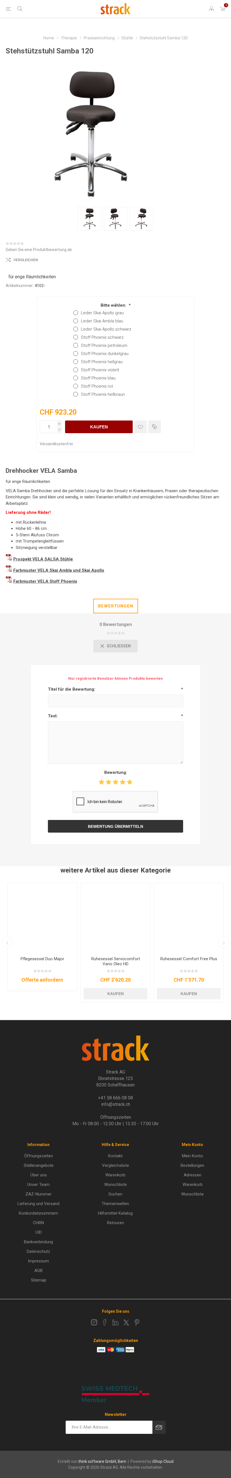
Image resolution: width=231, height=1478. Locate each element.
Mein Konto (192, 1155)
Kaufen (99, 426)
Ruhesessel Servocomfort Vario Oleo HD (115, 961)
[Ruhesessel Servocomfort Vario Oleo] (115, 917)
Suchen (115, 1194)
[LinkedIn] (115, 1322)
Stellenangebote (39, 1165)
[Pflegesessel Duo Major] (42, 917)
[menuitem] (38, 1156)
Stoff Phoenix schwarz (102, 337)
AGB (38, 1270)
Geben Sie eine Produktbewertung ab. (39, 249)
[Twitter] (126, 1322)
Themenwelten (115, 1203)
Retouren (115, 1222)
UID (38, 1232)
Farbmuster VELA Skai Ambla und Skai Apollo (58, 570)
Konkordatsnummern (38, 1213)
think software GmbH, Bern (102, 1461)
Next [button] (223, 942)
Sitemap (38, 1280)
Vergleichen (26, 260)
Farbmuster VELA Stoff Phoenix (45, 581)
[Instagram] (94, 1322)
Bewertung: (115, 772)
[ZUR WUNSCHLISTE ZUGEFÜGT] (140, 427)
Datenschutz (38, 1251)
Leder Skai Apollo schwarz (106, 329)
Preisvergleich (154, 427)
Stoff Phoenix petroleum (104, 345)
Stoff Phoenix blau (98, 378)
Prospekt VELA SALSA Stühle (43, 559)
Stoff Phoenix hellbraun (103, 394)
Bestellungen (192, 1165)
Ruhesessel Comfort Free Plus (188, 958)
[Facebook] (104, 1322)
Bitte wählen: (114, 305)
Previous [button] (7, 942)
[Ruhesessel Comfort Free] (188, 917)
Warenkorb (115, 1175)
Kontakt (115, 1155)
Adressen (192, 1175)
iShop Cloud (163, 1461)
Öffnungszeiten (38, 1155)
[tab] (115, 606)
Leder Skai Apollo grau (102, 312)
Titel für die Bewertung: (71, 689)
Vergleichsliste (115, 1165)
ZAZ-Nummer (38, 1194)
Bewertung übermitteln (115, 826)
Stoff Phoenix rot (97, 386)
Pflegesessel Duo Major (42, 958)
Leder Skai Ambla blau (102, 321)
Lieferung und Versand (38, 1203)
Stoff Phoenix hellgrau (102, 361)
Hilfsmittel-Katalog (115, 1213)
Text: (53, 715)
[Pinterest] (136, 1322)
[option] (90, 218)
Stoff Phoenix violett (100, 369)
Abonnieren (159, 1427)
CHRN (38, 1222)
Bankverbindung (38, 1241)
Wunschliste (115, 1184)
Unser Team (38, 1184)
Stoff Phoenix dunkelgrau (104, 353)
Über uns (38, 1175)
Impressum (38, 1261)
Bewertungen (115, 606)
